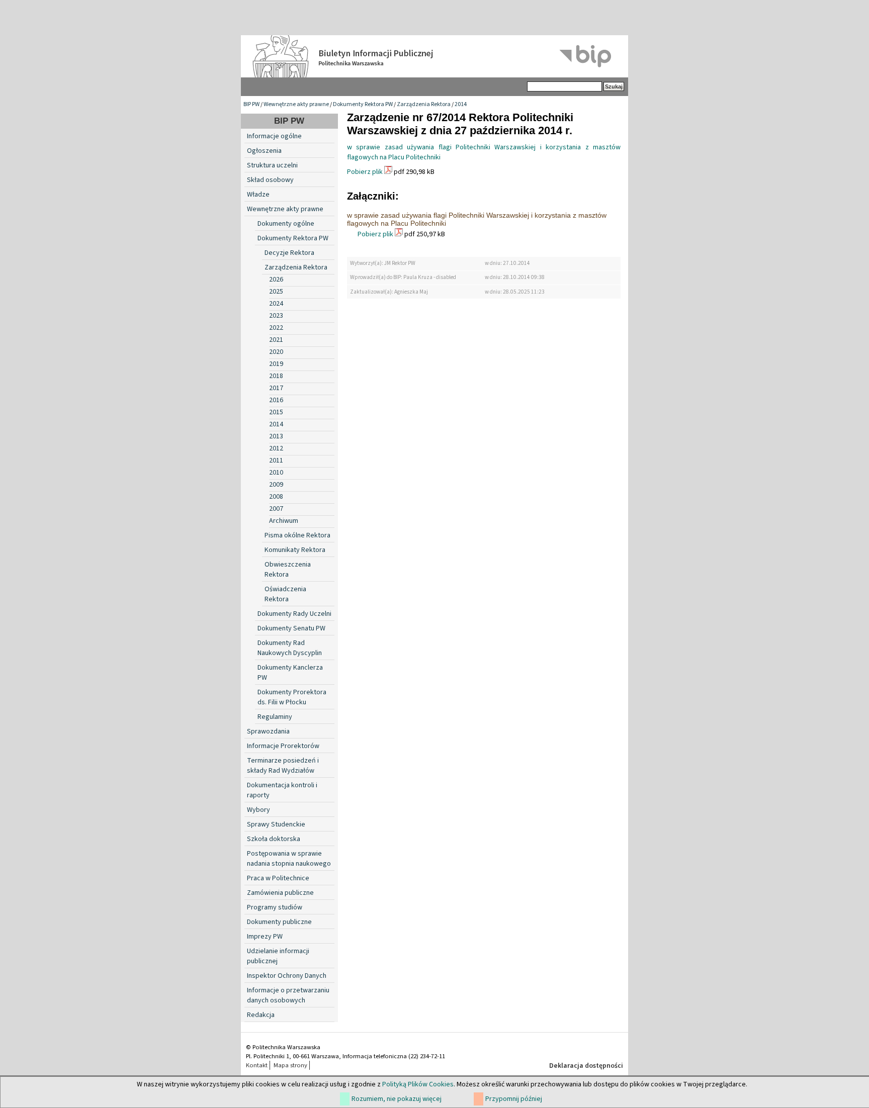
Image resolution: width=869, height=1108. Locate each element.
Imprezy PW (265, 937)
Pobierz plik (365, 172)
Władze (258, 195)
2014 (461, 104)
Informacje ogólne (274, 136)
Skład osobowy (270, 180)
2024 (276, 304)
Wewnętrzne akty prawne (296, 104)
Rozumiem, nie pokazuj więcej (397, 1099)
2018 (276, 376)
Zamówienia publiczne (280, 893)
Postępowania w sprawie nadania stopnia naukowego (289, 859)
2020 (276, 352)
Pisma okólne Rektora (297, 535)
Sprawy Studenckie (276, 824)
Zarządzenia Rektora (424, 104)
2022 (276, 328)
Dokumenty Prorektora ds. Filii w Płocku (291, 697)
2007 (276, 509)
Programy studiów (274, 907)
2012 (276, 448)
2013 (276, 436)
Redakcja (261, 1015)
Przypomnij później (513, 1099)
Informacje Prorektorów (283, 746)
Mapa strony (290, 1065)
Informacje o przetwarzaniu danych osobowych (288, 995)
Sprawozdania (268, 731)
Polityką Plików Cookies (418, 1084)
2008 (276, 497)
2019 (276, 364)
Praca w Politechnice (278, 878)
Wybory (258, 810)
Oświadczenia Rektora (285, 594)
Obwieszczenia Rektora (288, 570)
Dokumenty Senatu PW (291, 628)
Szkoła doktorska (273, 839)
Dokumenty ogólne (285, 224)
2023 (276, 316)
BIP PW (251, 104)
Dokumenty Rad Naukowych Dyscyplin (289, 648)
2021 (276, 340)
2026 (276, 279)
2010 (276, 473)
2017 (276, 388)
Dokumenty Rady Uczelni (294, 614)
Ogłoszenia (264, 151)
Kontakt (257, 1065)
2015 (276, 412)
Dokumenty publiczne (279, 922)
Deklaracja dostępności (586, 1066)
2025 (276, 292)
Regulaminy (274, 717)
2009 (276, 485)
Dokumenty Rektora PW (363, 104)
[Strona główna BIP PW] (434, 56)
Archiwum (283, 521)
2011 (276, 460)
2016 (276, 400)
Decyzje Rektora (289, 253)
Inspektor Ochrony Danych (286, 976)
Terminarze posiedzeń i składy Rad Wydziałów (283, 766)
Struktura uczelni (272, 165)
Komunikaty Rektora (295, 550)
